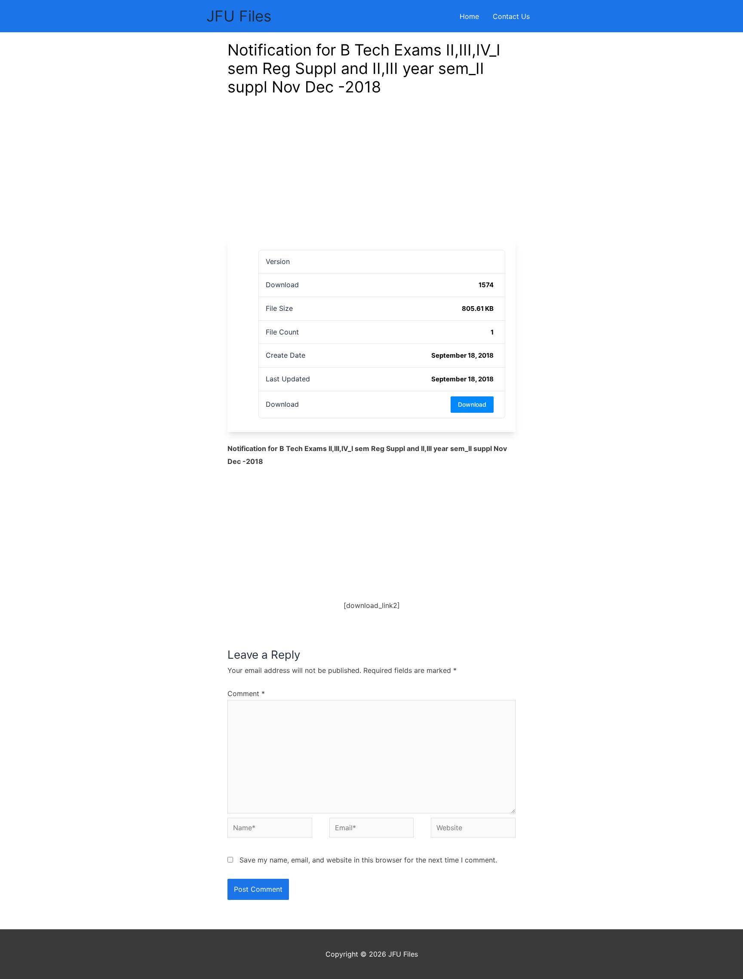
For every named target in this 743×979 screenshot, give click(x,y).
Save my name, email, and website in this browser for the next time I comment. (368, 860)
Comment (246, 693)
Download (472, 404)
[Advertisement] (371, 175)
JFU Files (238, 16)
